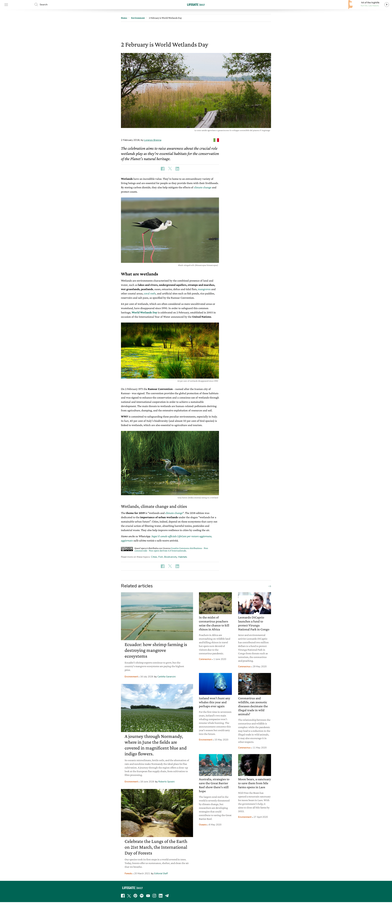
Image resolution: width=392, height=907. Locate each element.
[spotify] (141, 896)
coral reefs (150, 293)
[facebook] (123, 896)
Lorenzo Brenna (152, 140)
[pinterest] (135, 896)
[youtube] (148, 896)
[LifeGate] (196, 4)
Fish (160, 557)
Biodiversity (170, 557)
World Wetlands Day (144, 312)
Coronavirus (205, 659)
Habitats (182, 557)
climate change (202, 187)
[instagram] (154, 896)
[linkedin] (160, 896)
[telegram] (167, 896)
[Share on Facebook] (162, 169)
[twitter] (129, 896)
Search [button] (43, 4)
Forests (128, 873)
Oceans (203, 824)
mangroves (204, 289)
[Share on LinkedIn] (177, 169)
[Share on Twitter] (170, 169)
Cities (154, 557)
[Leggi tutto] (269, 586)
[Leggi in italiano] (216, 140)
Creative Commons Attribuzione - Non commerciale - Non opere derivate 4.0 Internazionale (171, 549)
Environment (131, 676)
